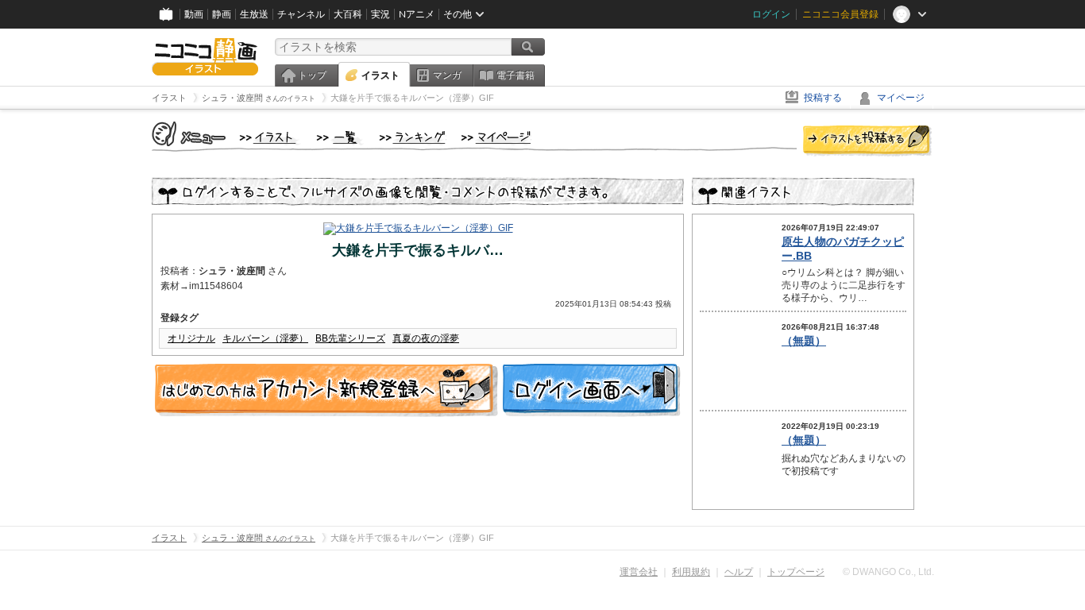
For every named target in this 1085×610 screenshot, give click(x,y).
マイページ (901, 97)
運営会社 (639, 571)
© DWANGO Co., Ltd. (888, 571)
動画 (193, 14)
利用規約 (691, 571)
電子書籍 (515, 75)
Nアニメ (416, 14)
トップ (312, 75)
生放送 (254, 14)
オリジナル (191, 338)
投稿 (867, 141)
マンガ (447, 75)
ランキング (412, 138)
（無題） (804, 340)
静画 (221, 14)
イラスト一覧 (340, 138)
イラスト (380, 75)
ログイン (771, 14)
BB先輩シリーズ (350, 338)
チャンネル (301, 14)
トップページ (795, 571)
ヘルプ (738, 571)
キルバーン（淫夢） (265, 338)
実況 (380, 14)
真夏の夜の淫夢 (425, 338)
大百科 (348, 14)
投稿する (823, 97)
